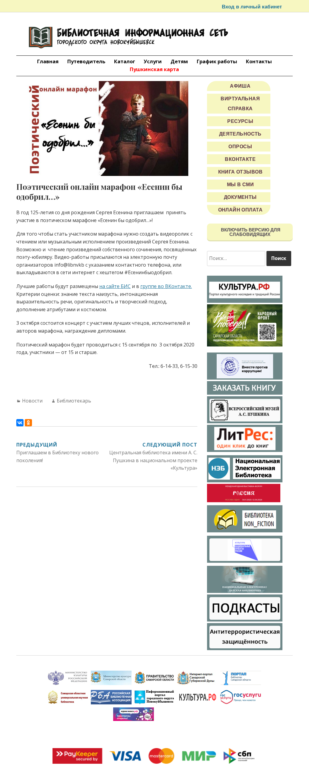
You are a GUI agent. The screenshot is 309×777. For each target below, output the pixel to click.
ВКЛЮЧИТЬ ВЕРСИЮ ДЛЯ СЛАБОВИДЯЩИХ (250, 232)
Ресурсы (240, 121)
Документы (240, 197)
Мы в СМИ (240, 184)
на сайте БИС (115, 286)
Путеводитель (86, 61)
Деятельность (240, 133)
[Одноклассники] (28, 422)
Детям (179, 61)
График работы (217, 61)
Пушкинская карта (154, 69)
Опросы (240, 146)
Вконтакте (240, 159)
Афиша (240, 86)
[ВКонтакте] (20, 422)
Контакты (259, 61)
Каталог (124, 61)
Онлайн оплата (240, 209)
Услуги (153, 61)
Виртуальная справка (240, 103)
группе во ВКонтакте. (166, 286)
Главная (48, 61)
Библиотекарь (74, 400)
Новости (32, 400)
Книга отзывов (240, 171)
